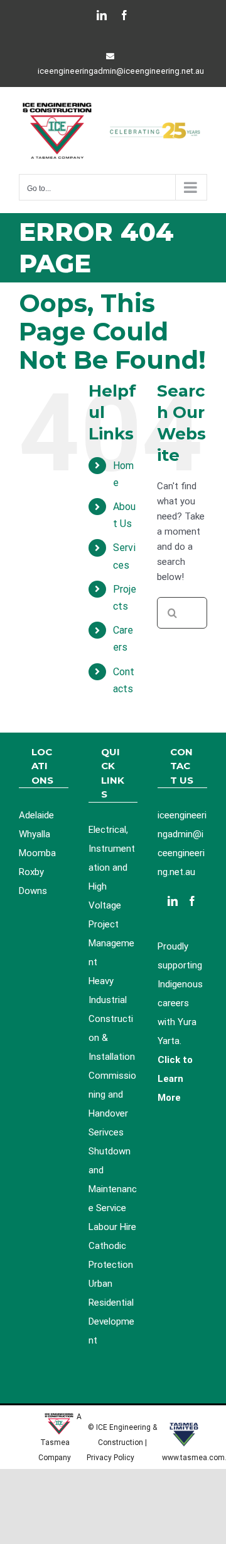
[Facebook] (192, 901)
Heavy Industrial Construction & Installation (112, 1018)
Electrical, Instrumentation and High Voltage (112, 867)
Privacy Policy (111, 1457)
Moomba (37, 853)
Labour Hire (112, 1227)
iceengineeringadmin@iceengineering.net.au (121, 71)
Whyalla (34, 834)
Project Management (111, 943)
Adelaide (36, 815)
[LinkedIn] (173, 901)
